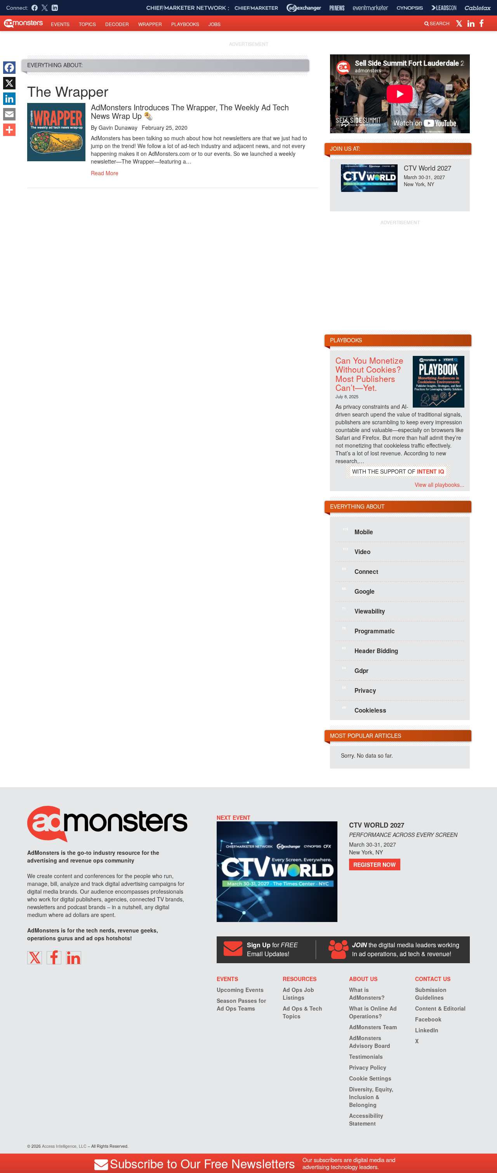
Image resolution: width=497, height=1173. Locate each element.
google (358, 591)
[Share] (9, 130)
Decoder (117, 24)
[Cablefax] (478, 8)
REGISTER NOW (374, 864)
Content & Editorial (440, 1008)
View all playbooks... (439, 484)
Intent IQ (430, 471)
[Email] (9, 114)
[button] (460, 23)
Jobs (215, 24)
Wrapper (150, 24)
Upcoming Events (240, 989)
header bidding (370, 650)
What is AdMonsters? (367, 993)
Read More (104, 173)
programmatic (368, 630)
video (356, 551)
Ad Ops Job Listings (298, 993)
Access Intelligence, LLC (64, 1146)
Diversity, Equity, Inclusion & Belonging (371, 1097)
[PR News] (337, 7)
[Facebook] (9, 67)
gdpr (355, 670)
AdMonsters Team (373, 1027)
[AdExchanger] (304, 8)
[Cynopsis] (410, 8)
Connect (360, 571)
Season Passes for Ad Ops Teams (241, 1004)
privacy (359, 690)
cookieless (364, 710)
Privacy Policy (367, 1067)
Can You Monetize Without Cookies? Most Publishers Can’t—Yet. (369, 373)
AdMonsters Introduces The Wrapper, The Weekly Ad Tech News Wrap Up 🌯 (190, 111)
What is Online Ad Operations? (373, 1012)
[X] (9, 83)
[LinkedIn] (9, 98)
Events (60, 24)
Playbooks (185, 24)
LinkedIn (426, 1030)
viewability (363, 610)
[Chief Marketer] (256, 8)
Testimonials (366, 1056)
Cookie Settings (370, 1078)
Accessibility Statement (366, 1119)
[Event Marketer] (370, 7)
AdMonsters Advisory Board (369, 1041)
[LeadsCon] (443, 7)
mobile (358, 531)
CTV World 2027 (427, 168)
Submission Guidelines (431, 993)
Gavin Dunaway (118, 127)
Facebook (428, 1019)
